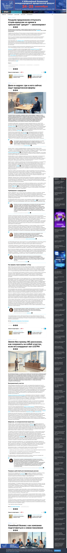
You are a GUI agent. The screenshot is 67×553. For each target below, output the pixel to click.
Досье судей (16, 14)
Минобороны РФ (12, 66)
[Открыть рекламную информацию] (64, 226)
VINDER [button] (18, 165)
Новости (9, 17)
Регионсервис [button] (22, 436)
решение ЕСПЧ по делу (35, 49)
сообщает (38, 30)
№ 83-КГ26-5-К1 (38, 411)
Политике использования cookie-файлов (12, 551)
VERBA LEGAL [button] (14, 186)
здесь (17, 60)
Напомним (10, 49)
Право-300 (4, 14)
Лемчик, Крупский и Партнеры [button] (13, 152)
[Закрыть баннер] (18, 544)
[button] (13, 27)
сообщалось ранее (20, 40)
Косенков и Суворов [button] (12, 126)
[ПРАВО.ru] (6, 11)
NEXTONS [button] (25, 133)
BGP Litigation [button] (19, 130)
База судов (23, 14)
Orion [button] (35, 200)
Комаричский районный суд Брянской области (16, 395)
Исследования (29, 14)
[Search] (52, 14)
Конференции (10, 14)
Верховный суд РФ (25, 506)
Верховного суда (29, 411)
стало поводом (13, 55)
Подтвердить (57, 550)
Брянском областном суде (29, 406)
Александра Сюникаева (15, 506)
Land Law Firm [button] (22, 473)
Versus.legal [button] (32, 424)
